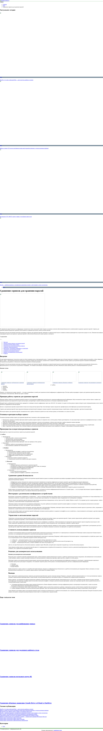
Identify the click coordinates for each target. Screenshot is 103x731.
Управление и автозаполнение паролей (12, 349)
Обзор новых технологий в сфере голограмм (10, 718)
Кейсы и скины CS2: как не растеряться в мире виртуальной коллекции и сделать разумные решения (24, 148)
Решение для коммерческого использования (13, 352)
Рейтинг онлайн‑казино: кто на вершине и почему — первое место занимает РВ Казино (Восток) (23, 716)
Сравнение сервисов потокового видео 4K (16, 676)
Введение (6, 342)
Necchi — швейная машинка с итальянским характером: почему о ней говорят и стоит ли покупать (24, 285)
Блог (1, 77)
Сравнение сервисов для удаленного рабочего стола (19, 650)
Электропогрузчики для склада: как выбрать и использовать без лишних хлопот (19, 715)
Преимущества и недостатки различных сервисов (14, 345)
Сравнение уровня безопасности (11, 347)
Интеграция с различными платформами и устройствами (16, 348)
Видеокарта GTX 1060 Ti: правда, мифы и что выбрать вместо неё (16, 216)
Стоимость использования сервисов (11, 350)
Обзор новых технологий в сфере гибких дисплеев (12, 719)
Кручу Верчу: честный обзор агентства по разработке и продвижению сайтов (18, 714)
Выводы (6, 353)
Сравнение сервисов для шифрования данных (17, 624)
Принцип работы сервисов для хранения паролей (14, 343)
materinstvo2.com (58, 730)
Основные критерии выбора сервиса (11, 344)
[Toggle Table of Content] (1, 339)
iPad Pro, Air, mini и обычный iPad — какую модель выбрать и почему (16, 80)
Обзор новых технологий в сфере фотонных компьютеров (14, 720)
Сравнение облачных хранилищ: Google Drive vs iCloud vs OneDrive (26, 703)
